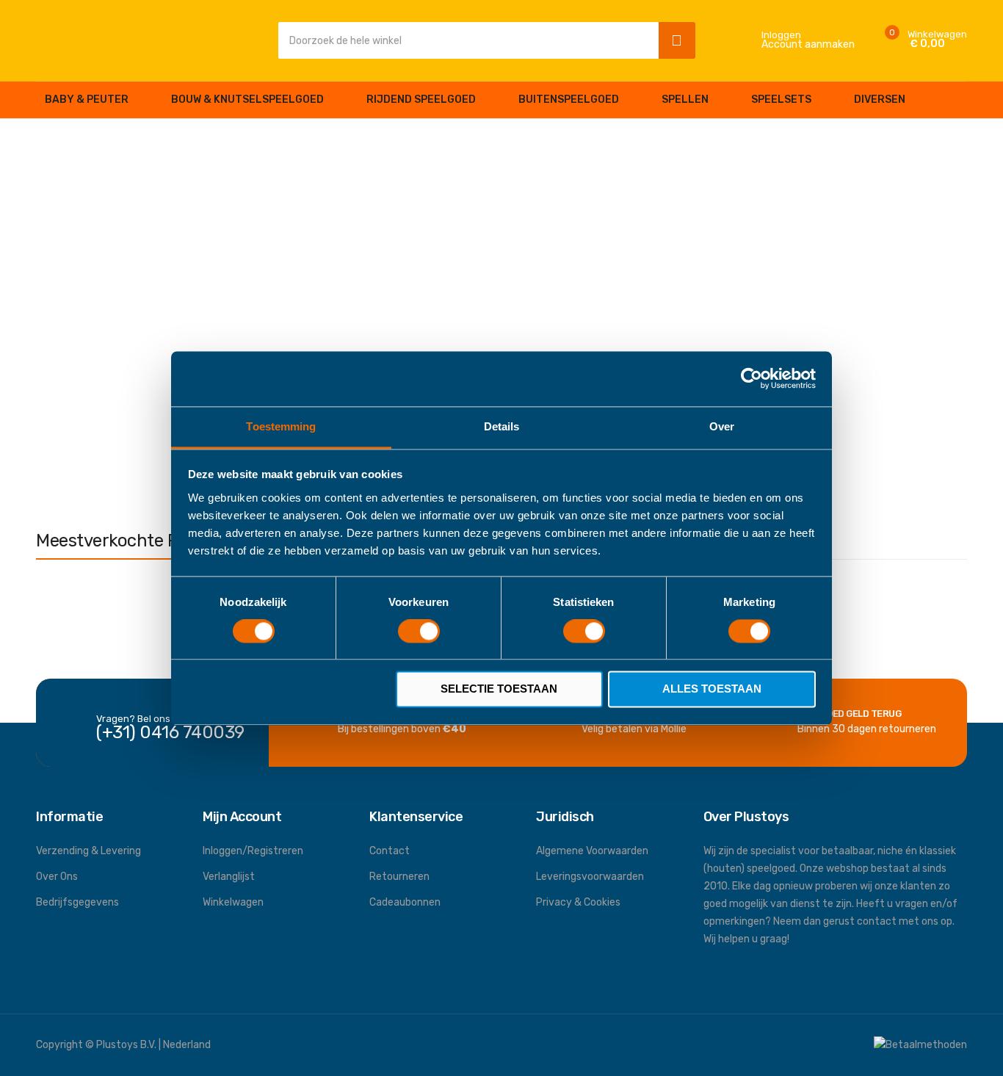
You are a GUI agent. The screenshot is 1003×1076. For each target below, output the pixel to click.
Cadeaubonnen (405, 902)
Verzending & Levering (88, 851)
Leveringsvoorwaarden (590, 876)
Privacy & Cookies (578, 902)
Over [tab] (721, 426)
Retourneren (399, 876)
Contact (389, 851)
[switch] (419, 632)
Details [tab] (502, 426)
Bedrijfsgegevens (77, 902)
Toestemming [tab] (281, 426)
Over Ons (57, 876)
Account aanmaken (808, 45)
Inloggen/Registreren (253, 851)
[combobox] (464, 40)
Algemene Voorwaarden (592, 851)
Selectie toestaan (499, 689)
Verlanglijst (229, 876)
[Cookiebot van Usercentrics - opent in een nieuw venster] (751, 378)
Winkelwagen (233, 902)
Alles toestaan (711, 689)
